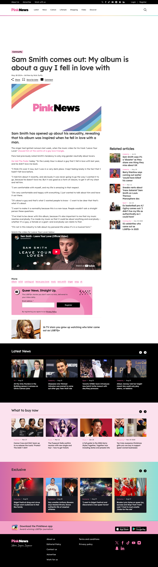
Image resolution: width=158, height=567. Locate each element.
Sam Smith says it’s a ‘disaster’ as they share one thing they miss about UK (133, 161)
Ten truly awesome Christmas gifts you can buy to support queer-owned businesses (129, 445)
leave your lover (42, 281)
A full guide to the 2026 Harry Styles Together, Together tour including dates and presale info (96, 445)
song (77, 281)
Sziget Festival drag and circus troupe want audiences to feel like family (27, 504)
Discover (93, 10)
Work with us (40, 2)
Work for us (52, 559)
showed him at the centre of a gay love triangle (41, 151)
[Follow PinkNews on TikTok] (128, 543)
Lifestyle (63, 10)
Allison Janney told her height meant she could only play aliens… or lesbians (129, 386)
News (44, 10)
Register (143, 2)
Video (83, 10)
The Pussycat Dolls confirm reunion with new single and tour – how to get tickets (60, 445)
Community (17, 52)
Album (14, 281)
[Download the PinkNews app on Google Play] (139, 529)
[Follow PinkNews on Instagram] (139, 543)
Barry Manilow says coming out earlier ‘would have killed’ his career (132, 176)
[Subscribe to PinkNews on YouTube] (133, 543)
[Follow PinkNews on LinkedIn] (123, 2)
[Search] (145, 9)
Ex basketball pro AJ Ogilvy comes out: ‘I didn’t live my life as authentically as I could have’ (133, 211)
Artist (20, 281)
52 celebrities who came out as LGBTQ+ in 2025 (132, 226)
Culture (53, 10)
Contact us (52, 549)
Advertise (27, 2)
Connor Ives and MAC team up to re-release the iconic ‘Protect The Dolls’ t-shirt (27, 445)
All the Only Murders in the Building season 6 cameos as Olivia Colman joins (26, 386)
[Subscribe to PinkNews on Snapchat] (117, 549)
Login (133, 2)
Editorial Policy (54, 544)
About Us (15, 2)
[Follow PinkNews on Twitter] (117, 543)
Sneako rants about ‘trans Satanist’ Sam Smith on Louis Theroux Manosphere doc (133, 193)
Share (17, 80)
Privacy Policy (51, 312)
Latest (36, 10)
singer (70, 281)
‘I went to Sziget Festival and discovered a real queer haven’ (95, 503)
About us (51, 539)
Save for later (32, 80)
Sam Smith (61, 281)
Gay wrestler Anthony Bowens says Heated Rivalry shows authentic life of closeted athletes (60, 505)
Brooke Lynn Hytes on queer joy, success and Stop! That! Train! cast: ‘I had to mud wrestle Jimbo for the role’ (130, 505)
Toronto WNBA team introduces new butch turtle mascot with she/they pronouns (95, 386)
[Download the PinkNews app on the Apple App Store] (122, 529)
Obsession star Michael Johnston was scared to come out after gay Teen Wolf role (60, 386)
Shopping (74, 10)
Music (53, 281)
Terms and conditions (89, 539)
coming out (29, 281)
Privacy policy (86, 544)
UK (81, 281)
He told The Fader (20, 161)
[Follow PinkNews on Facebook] (122, 543)
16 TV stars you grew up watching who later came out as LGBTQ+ (71, 329)
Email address (30, 301)
